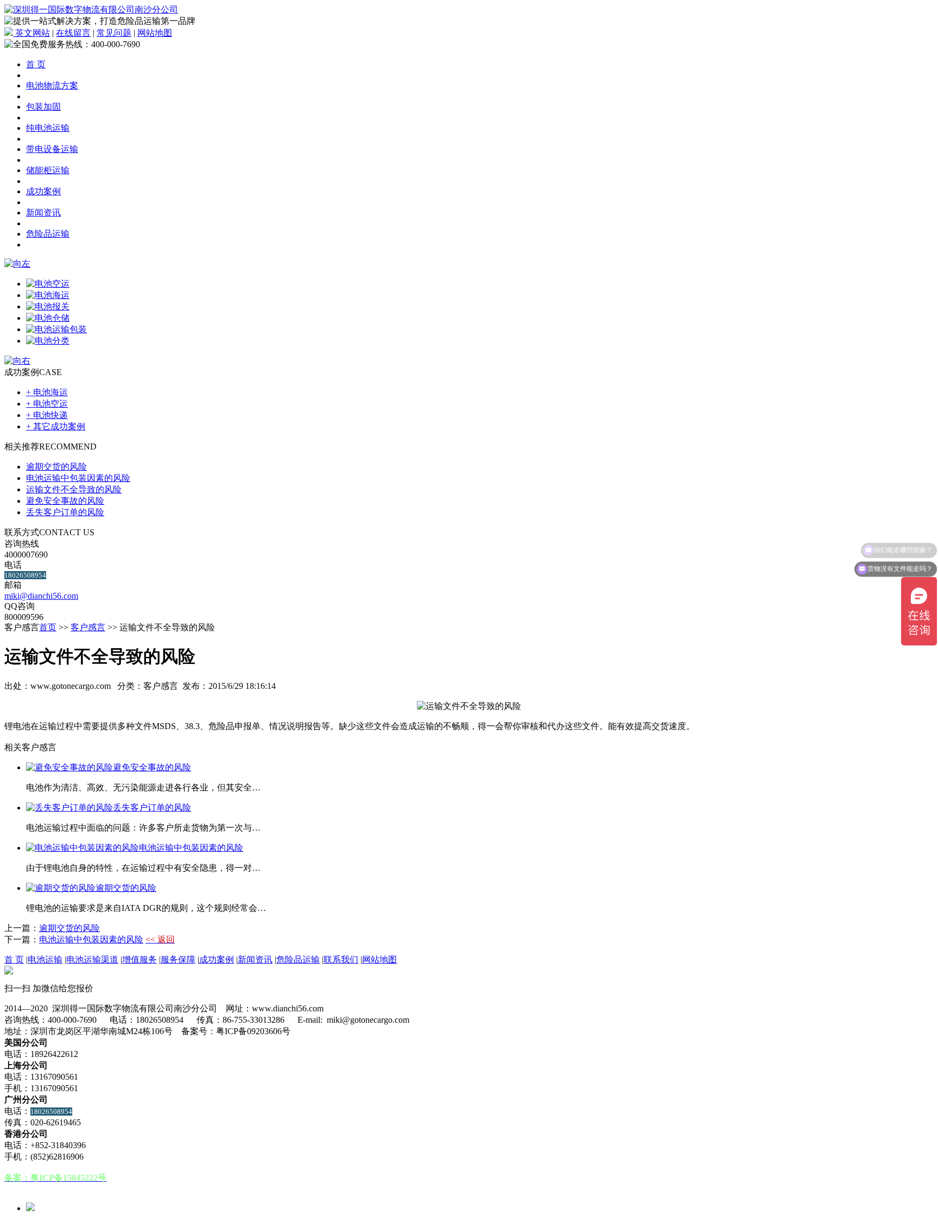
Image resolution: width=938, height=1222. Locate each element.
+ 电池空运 (47, 403)
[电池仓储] (47, 317)
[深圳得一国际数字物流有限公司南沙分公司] (91, 9)
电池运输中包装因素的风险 (78, 478)
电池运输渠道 (92, 959)
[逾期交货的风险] (61, 887)
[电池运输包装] (56, 329)
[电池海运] (47, 295)
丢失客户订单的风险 (65, 512)
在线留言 (73, 32)
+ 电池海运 (47, 392)
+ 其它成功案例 (55, 426)
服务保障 (178, 959)
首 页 (36, 64)
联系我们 (341, 959)
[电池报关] (47, 306)
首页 (47, 627)
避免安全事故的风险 (65, 500)
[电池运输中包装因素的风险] (82, 847)
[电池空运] (47, 283)
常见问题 (114, 32)
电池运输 (45, 959)
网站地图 (154, 32)
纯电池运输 (47, 127)
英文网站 (31, 32)
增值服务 (139, 959)
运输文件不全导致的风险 (74, 489)
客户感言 (88, 627)
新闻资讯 (43, 212)
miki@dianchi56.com (41, 595)
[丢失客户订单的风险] (69, 807)
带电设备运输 (52, 149)
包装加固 (43, 106)
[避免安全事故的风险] (69, 767)
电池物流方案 (52, 85)
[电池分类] (47, 340)
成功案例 (43, 191)
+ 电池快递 (47, 415)
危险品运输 (47, 233)
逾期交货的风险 (56, 466)
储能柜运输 (47, 170)
